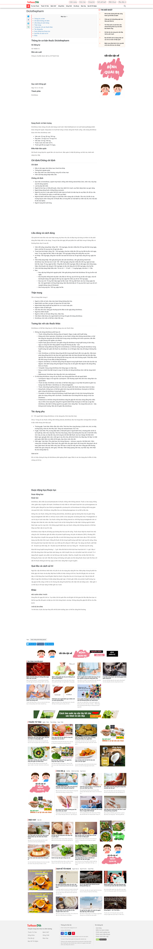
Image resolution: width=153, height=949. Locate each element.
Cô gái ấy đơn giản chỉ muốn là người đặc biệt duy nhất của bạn (90, 911)
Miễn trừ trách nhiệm (102, 930)
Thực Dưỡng (53, 722)
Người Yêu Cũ (75, 868)
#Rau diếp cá (122, 2)
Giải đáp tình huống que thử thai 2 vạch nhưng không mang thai (115, 810)
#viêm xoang (73, 2)
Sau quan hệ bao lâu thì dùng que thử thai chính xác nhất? (66, 810)
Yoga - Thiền (60, 722)
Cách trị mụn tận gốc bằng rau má (60, 858)
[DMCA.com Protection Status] (101, 939)
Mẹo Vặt (39, 820)
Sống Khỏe (61, 6)
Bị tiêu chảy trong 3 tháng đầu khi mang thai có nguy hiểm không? (91, 810)
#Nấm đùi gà (112, 2)
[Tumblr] (69, 933)
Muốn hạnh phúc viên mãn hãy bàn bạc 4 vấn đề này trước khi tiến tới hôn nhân (115, 885)
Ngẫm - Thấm (46, 722)
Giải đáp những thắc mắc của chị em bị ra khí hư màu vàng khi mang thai (66, 787)
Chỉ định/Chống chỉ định (41, 21)
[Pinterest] (73, 933)
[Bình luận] (28, 27)
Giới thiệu (99, 928)
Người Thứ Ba (83, 868)
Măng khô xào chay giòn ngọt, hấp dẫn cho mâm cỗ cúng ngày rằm (38, 738)
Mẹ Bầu (68, 771)
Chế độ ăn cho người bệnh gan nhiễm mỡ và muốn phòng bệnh (63, 699)
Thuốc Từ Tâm (45, 6)
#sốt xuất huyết (101, 2)
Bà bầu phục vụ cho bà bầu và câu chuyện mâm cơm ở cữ (65, 911)
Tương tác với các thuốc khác (43, 27)
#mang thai (91, 2)
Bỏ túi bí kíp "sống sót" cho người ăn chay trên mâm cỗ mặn (61, 760)
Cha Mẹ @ (76, 6)
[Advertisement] (64, 70)
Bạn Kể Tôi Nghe (92, 6)
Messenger (50, 644)
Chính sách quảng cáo (103, 932)
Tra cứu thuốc (35, 6)
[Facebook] (28, 20)
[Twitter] (65, 933)
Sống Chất (69, 6)
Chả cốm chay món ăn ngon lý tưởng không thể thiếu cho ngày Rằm (85, 738)
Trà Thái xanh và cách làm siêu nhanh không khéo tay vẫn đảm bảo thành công (38, 837)
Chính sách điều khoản (103, 934)
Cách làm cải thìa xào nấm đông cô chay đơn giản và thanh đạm (37, 760)
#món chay (82, 2)
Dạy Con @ (82, 771)
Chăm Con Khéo (75, 771)
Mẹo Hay (83, 6)
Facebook (41, 644)
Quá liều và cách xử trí (41, 33)
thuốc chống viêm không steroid (38, 639)
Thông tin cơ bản (39, 18)
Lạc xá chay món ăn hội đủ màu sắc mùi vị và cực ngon (85, 760)
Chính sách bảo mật (102, 936)
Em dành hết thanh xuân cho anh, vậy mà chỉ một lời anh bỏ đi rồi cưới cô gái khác (66, 886)
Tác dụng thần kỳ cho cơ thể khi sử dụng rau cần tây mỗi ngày (84, 858)
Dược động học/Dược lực (42, 31)
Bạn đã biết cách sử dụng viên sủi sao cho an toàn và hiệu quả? (85, 836)
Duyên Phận (91, 868)
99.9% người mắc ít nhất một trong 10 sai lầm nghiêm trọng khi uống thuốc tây (88, 677)
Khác (35, 35)
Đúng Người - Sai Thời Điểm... (112, 910)
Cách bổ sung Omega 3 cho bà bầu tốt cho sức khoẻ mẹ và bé (90, 787)
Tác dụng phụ (38, 29)
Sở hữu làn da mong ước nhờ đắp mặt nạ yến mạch (61, 836)
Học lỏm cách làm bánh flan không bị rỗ (38, 858)
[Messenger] (28, 23)
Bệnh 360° (53, 6)
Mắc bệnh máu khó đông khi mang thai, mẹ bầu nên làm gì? (115, 787)
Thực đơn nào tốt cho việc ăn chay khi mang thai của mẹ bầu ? (62, 738)
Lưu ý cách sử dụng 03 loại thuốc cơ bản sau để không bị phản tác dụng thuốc (88, 699)
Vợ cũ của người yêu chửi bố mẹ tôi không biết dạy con (89, 885)
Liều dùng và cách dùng (41, 23)
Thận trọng (37, 25)
